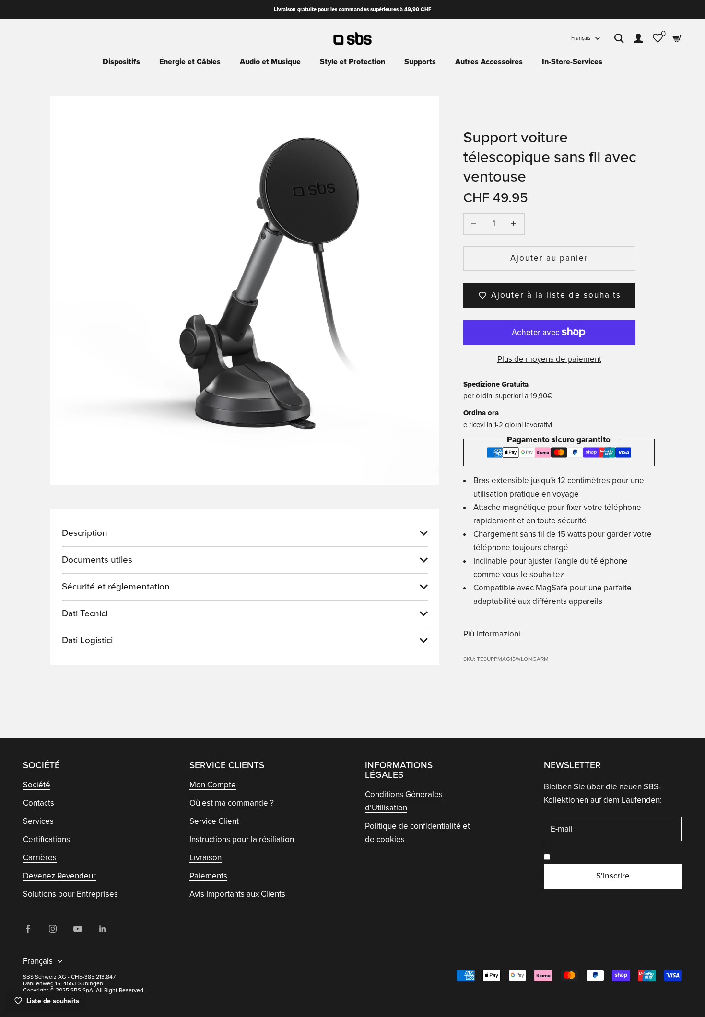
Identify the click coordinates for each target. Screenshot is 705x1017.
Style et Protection (352, 62)
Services (38, 821)
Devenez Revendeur (59, 876)
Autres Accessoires (489, 62)
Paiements (208, 876)
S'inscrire (613, 876)
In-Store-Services (572, 62)
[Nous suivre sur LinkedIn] (102, 929)
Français (580, 38)
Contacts (38, 803)
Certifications (46, 839)
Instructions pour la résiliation (241, 839)
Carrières (40, 858)
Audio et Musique (270, 62)
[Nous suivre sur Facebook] (28, 929)
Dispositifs (121, 62)
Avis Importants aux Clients (237, 894)
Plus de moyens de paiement (549, 359)
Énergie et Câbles (190, 62)
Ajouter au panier (549, 258)
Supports (420, 62)
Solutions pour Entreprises (70, 894)
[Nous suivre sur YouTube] (77, 929)
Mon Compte (212, 785)
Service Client (214, 821)
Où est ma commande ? (231, 803)
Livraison (205, 858)
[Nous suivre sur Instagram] (53, 929)
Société (36, 785)
